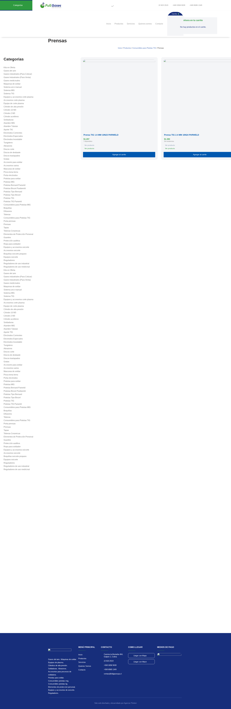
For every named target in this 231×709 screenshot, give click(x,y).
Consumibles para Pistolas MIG (17, 205)
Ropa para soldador (12, 244)
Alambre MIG (9, 123)
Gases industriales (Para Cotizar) (18, 74)
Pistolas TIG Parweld (13, 201)
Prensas (7, 224)
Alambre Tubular (11, 126)
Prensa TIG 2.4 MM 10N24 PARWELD (181, 135)
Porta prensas (10, 221)
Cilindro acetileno (11, 117)
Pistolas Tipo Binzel (12, 195)
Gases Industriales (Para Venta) (17, 77)
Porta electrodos (11, 175)
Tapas (6, 228)
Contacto (159, 24)
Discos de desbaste (12, 152)
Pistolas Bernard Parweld (14, 185)
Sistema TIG (9, 94)
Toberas (7, 214)
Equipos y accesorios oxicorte (16, 247)
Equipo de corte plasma (14, 103)
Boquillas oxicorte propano (15, 254)
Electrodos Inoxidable (13, 139)
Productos (119, 24)
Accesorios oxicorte (12, 250)
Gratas (6, 159)
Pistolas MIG (9, 182)
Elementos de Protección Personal (18, 234)
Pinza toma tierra (11, 172)
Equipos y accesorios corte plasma (18, 97)
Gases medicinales (12, 81)
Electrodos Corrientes (13, 133)
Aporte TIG (8, 130)
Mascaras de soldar (12, 169)
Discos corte (9, 149)
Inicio (108, 24)
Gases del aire (10, 71)
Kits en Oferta (9, 67)
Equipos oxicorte (11, 257)
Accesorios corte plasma (14, 100)
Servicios (131, 24)
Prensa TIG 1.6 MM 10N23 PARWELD (100, 135)
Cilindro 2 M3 (9, 113)
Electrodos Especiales (13, 136)
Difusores (8, 211)
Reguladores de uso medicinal (17, 267)
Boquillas (8, 208)
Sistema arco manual (13, 87)
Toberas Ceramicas (12, 231)
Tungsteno (8, 143)
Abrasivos (8, 146)
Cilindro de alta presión (13, 107)
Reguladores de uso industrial (16, 263)
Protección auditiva (12, 241)
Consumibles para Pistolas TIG (144, 48)
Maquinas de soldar (12, 84)
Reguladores (9, 260)
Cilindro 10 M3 (10, 110)
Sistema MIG (9, 90)
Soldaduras (8, 120)
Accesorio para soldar (13, 162)
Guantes (7, 237)
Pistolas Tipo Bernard (13, 192)
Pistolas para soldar (12, 179)
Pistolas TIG (9, 198)
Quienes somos (145, 24)
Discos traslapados (12, 156)
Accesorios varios (11, 166)
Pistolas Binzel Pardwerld (15, 188)
